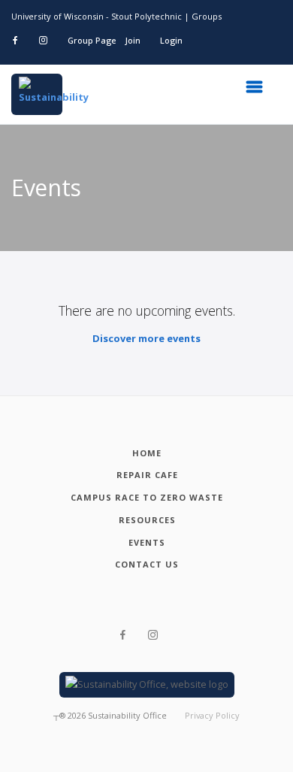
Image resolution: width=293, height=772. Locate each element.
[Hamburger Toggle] (259, 91)
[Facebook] (123, 635)
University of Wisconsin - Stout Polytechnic (96, 16)
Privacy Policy (212, 715)
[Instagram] (153, 635)
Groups (207, 16)
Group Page (92, 40)
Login (171, 40)
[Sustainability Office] (36, 94)
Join (132, 40)
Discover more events (146, 338)
